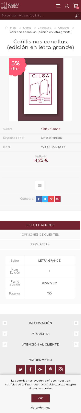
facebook (39, 199)
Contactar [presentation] (40, 244)
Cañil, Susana (51, 128)
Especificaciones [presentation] (40, 225)
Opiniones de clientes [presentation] (40, 234)
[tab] (40, 225)
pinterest (51, 199)
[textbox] (36, 16)
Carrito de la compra (75, 6)
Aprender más (40, 407)
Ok (40, 398)
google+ (58, 199)
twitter (45, 199)
